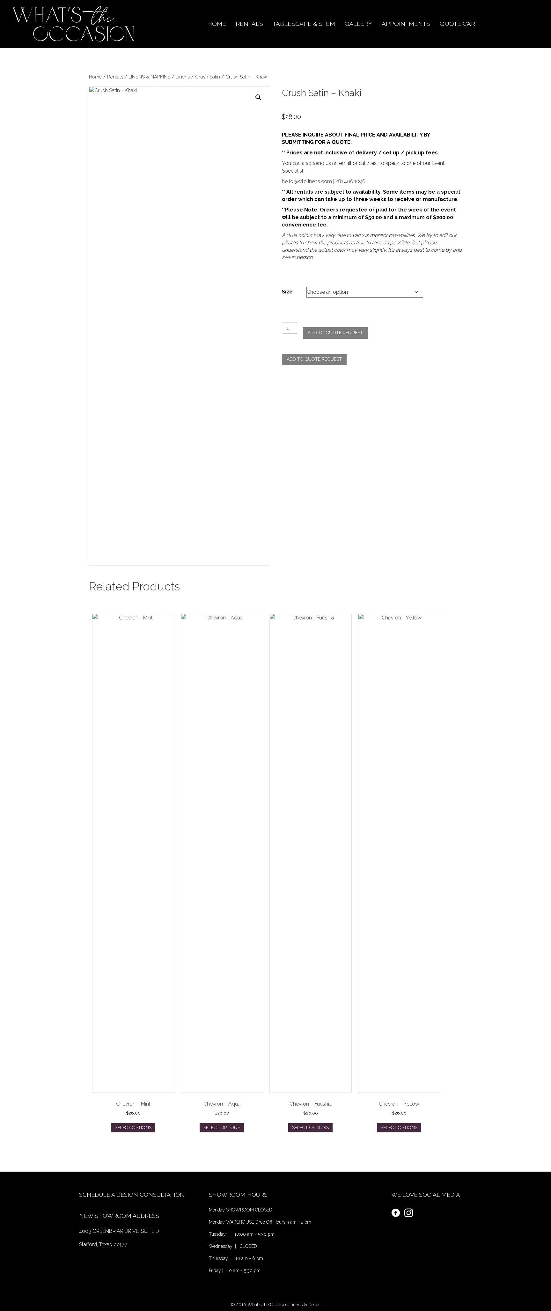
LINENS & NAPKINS (149, 76)
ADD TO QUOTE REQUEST (335, 332)
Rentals (115, 76)
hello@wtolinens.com (307, 181)
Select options (133, 1127)
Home (95, 76)
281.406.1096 (350, 181)
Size (287, 292)
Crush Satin (207, 76)
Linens (183, 76)
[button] (258, 97)
